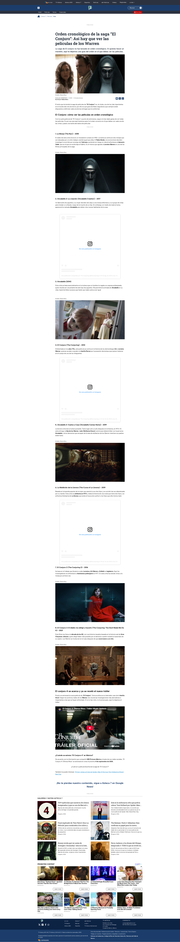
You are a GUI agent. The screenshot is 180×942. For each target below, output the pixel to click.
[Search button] (141, 8)
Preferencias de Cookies (107, 931)
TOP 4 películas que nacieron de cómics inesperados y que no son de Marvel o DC (73, 804)
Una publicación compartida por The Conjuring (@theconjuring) (80, 275)
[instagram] (42, 925)
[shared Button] (123, 98)
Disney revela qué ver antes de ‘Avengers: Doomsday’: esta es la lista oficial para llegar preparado (72, 844)
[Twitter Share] (120, 98)
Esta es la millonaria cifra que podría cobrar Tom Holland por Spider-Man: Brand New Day (125, 804)
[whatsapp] (48, 925)
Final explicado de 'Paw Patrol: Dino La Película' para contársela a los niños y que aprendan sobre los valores (73, 824)
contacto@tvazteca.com (129, 923)
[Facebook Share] (117, 98)
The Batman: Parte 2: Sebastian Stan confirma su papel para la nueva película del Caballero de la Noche (125, 824)
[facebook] (45, 925)
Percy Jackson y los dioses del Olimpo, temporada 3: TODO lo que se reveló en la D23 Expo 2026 (126, 844)
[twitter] (39, 925)
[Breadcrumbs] (39, 16)
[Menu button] (45, 8)
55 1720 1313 (126, 924)
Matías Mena (65, 99)
